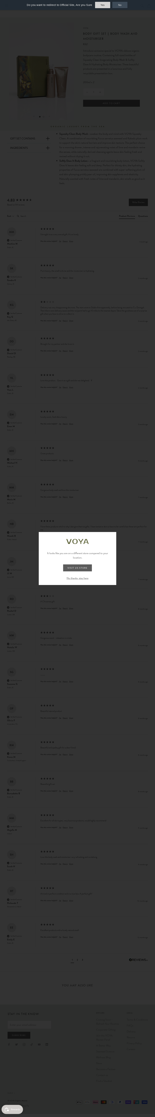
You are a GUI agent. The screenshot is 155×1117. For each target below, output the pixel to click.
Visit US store (77, 568)
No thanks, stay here (77, 578)
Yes (103, 5)
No (120, 5)
